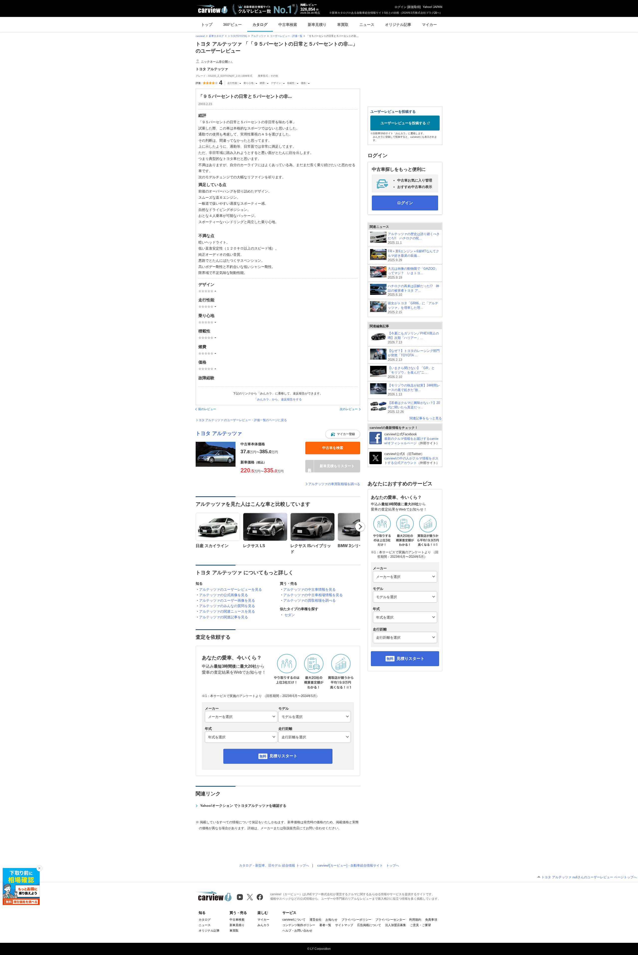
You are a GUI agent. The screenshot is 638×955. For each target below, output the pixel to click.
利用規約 (415, 919)
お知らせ (331, 919)
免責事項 (431, 919)
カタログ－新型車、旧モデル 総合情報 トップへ (274, 865)
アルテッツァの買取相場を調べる (309, 600)
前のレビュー (207, 409)
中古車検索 (287, 24)
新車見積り (317, 24)
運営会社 (315, 919)
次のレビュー (349, 409)
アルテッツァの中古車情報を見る (309, 589)
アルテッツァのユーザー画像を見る (227, 600)
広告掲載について (369, 925)
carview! (200, 36)
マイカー (429, 24)
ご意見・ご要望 (420, 925)
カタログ (259, 24)
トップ (206, 24)
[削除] (39, 868)
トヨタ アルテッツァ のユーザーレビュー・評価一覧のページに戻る (241, 420)
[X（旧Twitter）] (250, 897)
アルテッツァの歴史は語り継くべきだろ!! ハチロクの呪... (414, 238)
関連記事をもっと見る (425, 418)
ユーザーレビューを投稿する (403, 123)
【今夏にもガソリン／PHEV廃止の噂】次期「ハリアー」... (413, 337)
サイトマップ (344, 925)
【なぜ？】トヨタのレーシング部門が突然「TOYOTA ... (414, 355)
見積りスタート (283, 756)
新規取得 (414, 7)
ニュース (366, 24)
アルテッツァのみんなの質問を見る (227, 606)
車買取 (342, 24)
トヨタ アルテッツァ (219, 433)
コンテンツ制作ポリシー (298, 925)
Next (360, 526)
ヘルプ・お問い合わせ (297, 930)
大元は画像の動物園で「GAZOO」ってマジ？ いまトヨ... (413, 273)
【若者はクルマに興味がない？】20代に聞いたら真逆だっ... (414, 407)
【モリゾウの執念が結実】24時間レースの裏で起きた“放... (414, 389)
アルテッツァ (258, 36)
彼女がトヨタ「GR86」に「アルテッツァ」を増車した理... (413, 307)
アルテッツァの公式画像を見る (223, 595)
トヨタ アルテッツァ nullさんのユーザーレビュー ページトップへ (589, 877)
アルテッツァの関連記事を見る (223, 617)
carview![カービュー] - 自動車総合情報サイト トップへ (358, 865)
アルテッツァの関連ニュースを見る (227, 611)
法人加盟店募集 (395, 925)
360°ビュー (232, 24)
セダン (289, 615)
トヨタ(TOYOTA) (237, 36)
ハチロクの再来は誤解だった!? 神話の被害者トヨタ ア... (413, 290)
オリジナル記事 (398, 24)
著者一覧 (325, 925)
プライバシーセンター (390, 919)
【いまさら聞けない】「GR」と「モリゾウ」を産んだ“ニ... (411, 372)
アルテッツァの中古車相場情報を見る (313, 595)
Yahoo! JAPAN (432, 7)
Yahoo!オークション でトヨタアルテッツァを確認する (243, 806)
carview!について (294, 919)
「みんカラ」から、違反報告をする (278, 399)
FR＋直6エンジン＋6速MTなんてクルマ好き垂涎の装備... (413, 255)
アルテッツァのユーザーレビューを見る (230, 589)
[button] (342, 434)
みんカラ (263, 925)
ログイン (400, 7)
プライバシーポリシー (356, 919)
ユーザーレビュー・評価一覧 (286, 36)
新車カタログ (216, 36)
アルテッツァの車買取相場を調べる (334, 484)
